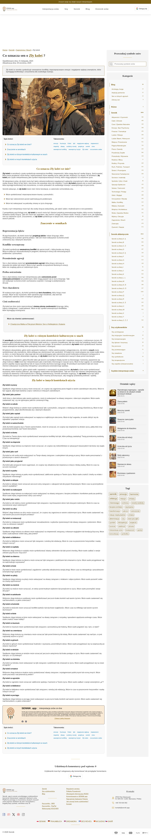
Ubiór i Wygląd (127, 195)
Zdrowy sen (127, 100)
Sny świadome (127, 353)
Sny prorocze (127, 346)
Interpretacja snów (50, 9)
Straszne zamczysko (125, 419)
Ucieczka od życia (124, 446)
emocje (123, 494)
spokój (139, 530)
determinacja (114, 519)
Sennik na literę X (127, 313)
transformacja (115, 511)
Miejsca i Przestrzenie (127, 142)
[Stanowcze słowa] (112, 468)
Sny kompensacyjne (127, 339)
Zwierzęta (127, 223)
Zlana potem (122, 401)
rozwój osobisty (138, 503)
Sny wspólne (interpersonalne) (127, 364)
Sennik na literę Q (127, 295)
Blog (88, 9)
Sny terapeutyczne (127, 360)
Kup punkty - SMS (48, 803)
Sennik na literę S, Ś (127, 302)
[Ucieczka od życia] (112, 450)
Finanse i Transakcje (127, 131)
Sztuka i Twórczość (127, 188)
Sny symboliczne (127, 357)
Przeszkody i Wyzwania (127, 156)
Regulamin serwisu (73, 789)
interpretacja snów (116, 530)
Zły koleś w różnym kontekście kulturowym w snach (27, 154)
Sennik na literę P (127, 292)
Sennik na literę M (127, 281)
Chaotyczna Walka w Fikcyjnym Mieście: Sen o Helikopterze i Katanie (37, 324)
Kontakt (69, 804)
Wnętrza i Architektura (127, 209)
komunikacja (114, 534)
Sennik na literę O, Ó (127, 288)
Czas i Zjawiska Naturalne (127, 124)
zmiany (132, 499)
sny (123, 519)
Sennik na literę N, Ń (127, 285)
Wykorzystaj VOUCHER (50, 808)
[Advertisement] (75, 31)
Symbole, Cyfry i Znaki (127, 181)
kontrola (112, 526)
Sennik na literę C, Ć (127, 246)
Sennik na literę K (127, 274)
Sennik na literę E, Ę (127, 253)
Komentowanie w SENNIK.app (76, 796)
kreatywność (130, 530)
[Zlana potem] (112, 405)
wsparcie (133, 522)
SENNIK (42, 821)
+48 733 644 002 (121, 803)
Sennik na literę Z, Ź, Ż (127, 320)
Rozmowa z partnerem (126, 473)
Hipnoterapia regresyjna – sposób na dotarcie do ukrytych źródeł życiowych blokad (130, 392)
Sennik (77, 9)
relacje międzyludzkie (117, 515)
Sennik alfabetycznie (127, 234)
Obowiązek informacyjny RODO (77, 794)
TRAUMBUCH (56, 821)
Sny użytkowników (127, 327)
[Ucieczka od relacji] (112, 441)
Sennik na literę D (127, 249)
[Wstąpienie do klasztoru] (112, 432)
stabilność (121, 526)
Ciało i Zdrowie (127, 121)
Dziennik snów (102, 9)
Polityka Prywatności (73, 791)
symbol (112, 522)
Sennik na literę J (127, 271)
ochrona (125, 503)
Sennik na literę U (127, 306)
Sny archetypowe (127, 332)
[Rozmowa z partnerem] (112, 477)
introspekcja (122, 522)
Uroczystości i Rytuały (127, 199)
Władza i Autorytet (127, 206)
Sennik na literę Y (127, 317)
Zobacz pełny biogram (62, 718)
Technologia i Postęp (127, 192)
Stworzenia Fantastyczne (127, 174)
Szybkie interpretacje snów (127, 371)
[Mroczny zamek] (112, 414)
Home (5, 50)
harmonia (134, 494)
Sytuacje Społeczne (127, 184)
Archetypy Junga (127, 89)
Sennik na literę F (127, 256)
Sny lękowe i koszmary (127, 342)
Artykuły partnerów (127, 93)
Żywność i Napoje (127, 227)
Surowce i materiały (127, 177)
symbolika (124, 534)
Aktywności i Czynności (127, 117)
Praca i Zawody (127, 149)
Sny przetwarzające (127, 350)
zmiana (131, 515)
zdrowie (131, 526)
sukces (125, 511)
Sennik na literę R (127, 299)
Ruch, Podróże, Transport (127, 167)
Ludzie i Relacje (127, 135)
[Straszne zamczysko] (112, 423)
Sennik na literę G (127, 260)
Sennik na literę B (127, 242)
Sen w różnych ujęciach (127, 96)
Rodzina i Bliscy (127, 160)
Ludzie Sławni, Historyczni (127, 138)
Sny (66, 9)
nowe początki (133, 519)
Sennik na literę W (127, 310)
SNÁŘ (110, 821)
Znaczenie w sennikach (16, 149)
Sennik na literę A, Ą (127, 239)
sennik (113, 494)
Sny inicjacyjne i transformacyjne (127, 335)
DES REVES (86, 821)
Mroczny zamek (123, 410)
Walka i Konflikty (127, 202)
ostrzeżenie (135, 511)
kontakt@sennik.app (122, 808)
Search (111, 64)
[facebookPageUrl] (22, 722)
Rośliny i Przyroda (127, 163)
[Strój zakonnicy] (112, 459)
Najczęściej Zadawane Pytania (77, 799)
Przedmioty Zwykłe (127, 153)
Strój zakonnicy (123, 455)
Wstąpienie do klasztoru (126, 428)
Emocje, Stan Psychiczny (127, 128)
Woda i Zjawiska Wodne (127, 213)
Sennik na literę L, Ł (127, 278)
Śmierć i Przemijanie (127, 170)
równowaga (114, 503)
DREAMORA (71, 821)
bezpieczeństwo (116, 507)
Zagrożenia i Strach (23, 50)
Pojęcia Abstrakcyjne (127, 146)
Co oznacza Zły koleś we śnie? (19, 144)
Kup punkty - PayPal (49, 806)
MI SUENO (100, 821)
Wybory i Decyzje (127, 216)
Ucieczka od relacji (124, 437)
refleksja (113, 499)
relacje (123, 499)
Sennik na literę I (127, 267)
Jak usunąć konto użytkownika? (77, 801)
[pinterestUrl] (26, 722)
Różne (127, 107)
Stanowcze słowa (124, 464)
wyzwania (129, 507)
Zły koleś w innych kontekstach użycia (22, 159)
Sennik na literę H (127, 263)
